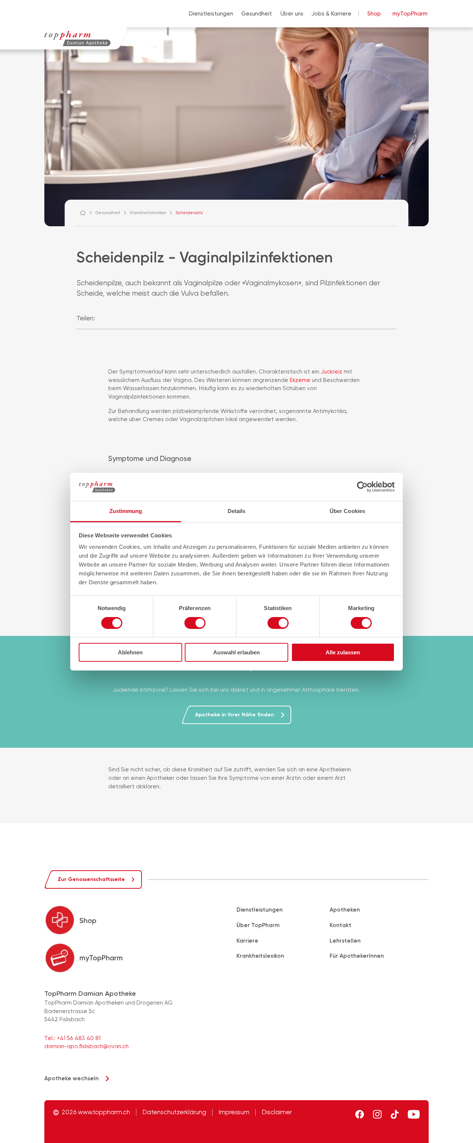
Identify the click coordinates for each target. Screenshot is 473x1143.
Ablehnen (130, 652)
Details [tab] (237, 511)
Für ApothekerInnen (357, 956)
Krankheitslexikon (260, 956)
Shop (374, 13)
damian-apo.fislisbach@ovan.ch (86, 1046)
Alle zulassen (343, 652)
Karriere (247, 940)
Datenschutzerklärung (174, 1112)
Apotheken (345, 909)
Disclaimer (277, 1112)
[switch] (194, 623)
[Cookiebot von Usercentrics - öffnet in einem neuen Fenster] (362, 486)
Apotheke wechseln (71, 1078)
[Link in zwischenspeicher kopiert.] (135, 318)
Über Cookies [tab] (347, 511)
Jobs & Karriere (331, 13)
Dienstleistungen (211, 13)
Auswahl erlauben (236, 652)
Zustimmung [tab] (125, 511)
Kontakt (340, 925)
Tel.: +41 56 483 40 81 (72, 1038)
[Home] (86, 212)
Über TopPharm (257, 925)
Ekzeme (301, 380)
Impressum (233, 1112)
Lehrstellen (345, 940)
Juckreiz (332, 371)
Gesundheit (256, 13)
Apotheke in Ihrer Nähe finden (234, 715)
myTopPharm (410, 13)
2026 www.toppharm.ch (96, 1112)
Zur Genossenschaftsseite (91, 879)
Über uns (291, 13)
